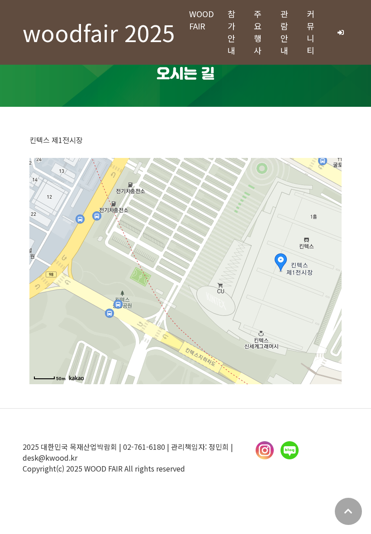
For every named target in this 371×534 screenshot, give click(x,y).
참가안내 (231, 32)
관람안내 (284, 32)
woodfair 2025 (99, 32)
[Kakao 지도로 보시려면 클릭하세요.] (76, 378)
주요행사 (258, 32)
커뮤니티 (310, 32)
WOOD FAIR (201, 20)
